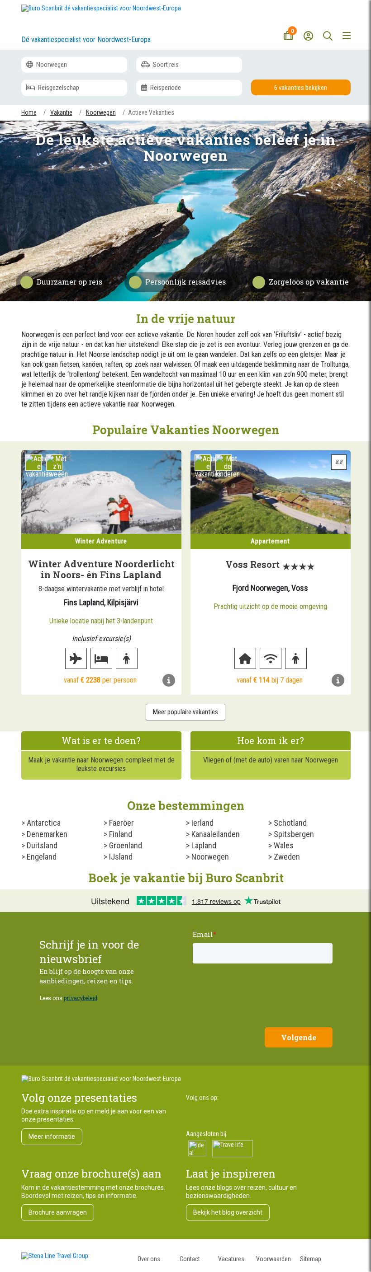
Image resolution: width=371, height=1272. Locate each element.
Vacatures (231, 1259)
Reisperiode (165, 88)
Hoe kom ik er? (270, 740)
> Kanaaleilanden (213, 834)
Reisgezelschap (58, 88)
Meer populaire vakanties (185, 712)
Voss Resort (252, 564)
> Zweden (284, 856)
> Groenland (123, 845)
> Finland (118, 834)
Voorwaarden (273, 1259)
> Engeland (39, 856)
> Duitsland (39, 845)
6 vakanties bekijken (300, 88)
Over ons (149, 1259)
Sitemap (310, 1259)
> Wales (281, 845)
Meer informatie (52, 1136)
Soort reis (165, 65)
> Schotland (287, 823)
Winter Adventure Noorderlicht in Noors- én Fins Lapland (101, 569)
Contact (190, 1259)
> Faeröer (119, 823)
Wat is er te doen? (101, 740)
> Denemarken (44, 834)
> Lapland (201, 845)
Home (29, 112)
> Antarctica (41, 823)
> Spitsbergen (291, 834)
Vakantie (61, 112)
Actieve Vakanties (151, 112)
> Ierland (200, 823)
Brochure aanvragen (58, 1212)
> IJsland (118, 856)
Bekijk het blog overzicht (227, 1212)
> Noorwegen (207, 856)
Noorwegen (51, 65)
